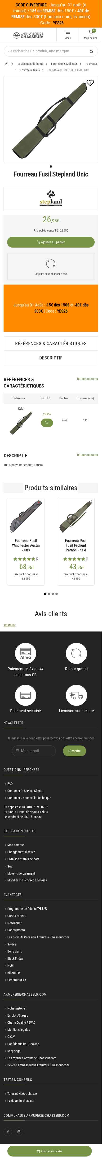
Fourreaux (91, 63)
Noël (10, 965)
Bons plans (14, 951)
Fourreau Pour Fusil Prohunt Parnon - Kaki (76, 545)
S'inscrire (74, 751)
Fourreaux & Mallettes (64, 63)
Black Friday (15, 958)
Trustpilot (10, 625)
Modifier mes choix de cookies (27, 880)
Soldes (11, 944)
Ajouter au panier (52, 242)
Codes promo (16, 930)
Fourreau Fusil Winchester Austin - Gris (26, 545)
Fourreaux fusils (30, 70)
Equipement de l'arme (30, 63)
